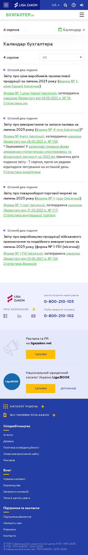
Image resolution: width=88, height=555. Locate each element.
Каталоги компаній (15, 491)
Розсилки (9, 529)
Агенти (8, 434)
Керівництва (11, 485)
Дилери (8, 441)
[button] (6, 5)
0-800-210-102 (59, 316)
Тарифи (41, 354)
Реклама (9, 460)
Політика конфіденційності (21, 447)
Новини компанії (14, 479)
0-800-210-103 (59, 302)
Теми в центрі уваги (16, 498)
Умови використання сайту (21, 453)
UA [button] (54, 5)
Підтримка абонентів (17, 516)
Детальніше (68, 388)
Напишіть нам (12, 523)
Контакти (9, 535)
